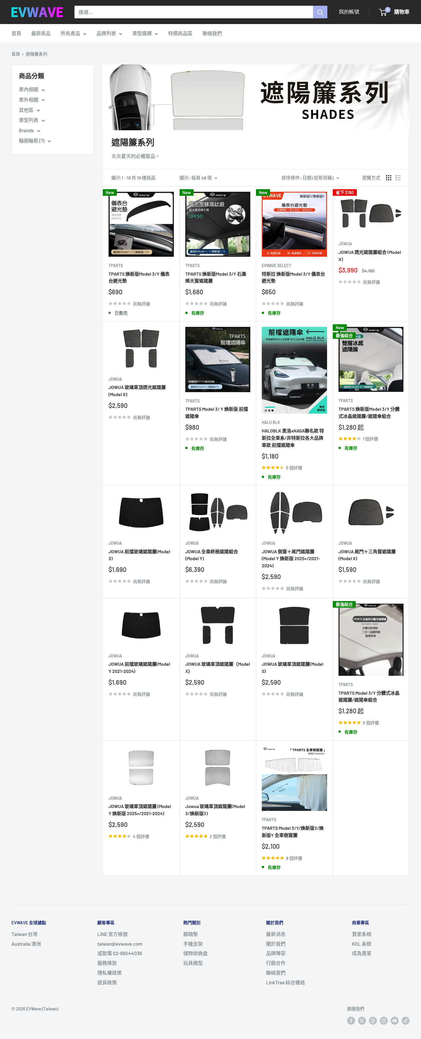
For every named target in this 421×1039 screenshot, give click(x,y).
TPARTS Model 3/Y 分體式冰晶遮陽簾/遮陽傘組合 (369, 696)
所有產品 (70, 33)
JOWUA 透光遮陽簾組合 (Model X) (370, 255)
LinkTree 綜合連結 (285, 982)
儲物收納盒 (195, 953)
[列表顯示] (398, 177)
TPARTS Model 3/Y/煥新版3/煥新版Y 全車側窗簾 (293, 831)
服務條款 (107, 963)
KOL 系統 (361, 944)
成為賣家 (361, 953)
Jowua (345, 243)
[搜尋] (320, 12)
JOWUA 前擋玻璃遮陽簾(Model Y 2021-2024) (139, 667)
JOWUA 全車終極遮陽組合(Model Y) (211, 555)
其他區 (26, 110)
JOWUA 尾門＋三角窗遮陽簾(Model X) (367, 555)
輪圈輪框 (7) (32, 140)
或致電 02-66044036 (119, 953)
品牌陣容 (276, 953)
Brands (27, 130)
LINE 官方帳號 (112, 934)
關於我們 (276, 944)
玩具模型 (193, 963)
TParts (116, 265)
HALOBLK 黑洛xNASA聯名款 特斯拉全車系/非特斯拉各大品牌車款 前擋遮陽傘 (293, 438)
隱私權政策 (109, 972)
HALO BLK (271, 422)
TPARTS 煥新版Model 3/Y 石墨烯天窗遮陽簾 (215, 277)
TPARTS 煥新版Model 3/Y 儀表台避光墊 (139, 277)
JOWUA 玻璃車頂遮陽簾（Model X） (217, 667)
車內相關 (29, 89)
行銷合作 (276, 963)
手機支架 (193, 944)
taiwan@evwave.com (119, 944)
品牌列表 (106, 33)
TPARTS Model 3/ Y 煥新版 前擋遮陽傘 (216, 412)
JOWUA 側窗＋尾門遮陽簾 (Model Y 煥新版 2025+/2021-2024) (291, 558)
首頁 (16, 33)
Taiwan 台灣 (24, 934)
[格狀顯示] (388, 177)
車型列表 (29, 120)
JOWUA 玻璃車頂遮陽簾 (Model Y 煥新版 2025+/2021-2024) (140, 809)
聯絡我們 (212, 33)
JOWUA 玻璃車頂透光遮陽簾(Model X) (137, 390)
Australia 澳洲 (26, 944)
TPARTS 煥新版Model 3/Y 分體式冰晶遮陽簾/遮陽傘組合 (369, 412)
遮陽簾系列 (36, 53)
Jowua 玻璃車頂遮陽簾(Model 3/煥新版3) (215, 809)
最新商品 (41, 33)
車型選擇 (142, 33)
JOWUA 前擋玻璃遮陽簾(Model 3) (139, 555)
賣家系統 (361, 934)
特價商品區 (180, 33)
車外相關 (29, 99)
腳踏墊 (190, 934)
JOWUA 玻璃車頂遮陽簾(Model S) (292, 667)
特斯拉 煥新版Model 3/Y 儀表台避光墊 (293, 277)
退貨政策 (107, 982)
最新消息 (276, 934)
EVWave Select (276, 265)
